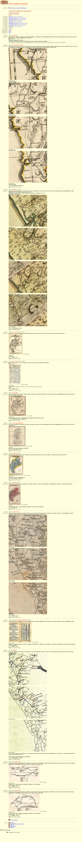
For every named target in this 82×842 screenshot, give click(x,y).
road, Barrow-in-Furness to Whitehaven (18, 8)
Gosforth (12, 825)
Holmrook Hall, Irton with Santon (17, 823)
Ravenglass (12, 822)
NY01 (10, 30)
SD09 (10, 32)
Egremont (12, 827)
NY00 (10, 31)
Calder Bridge (13, 826)
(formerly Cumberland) (16, 16)
